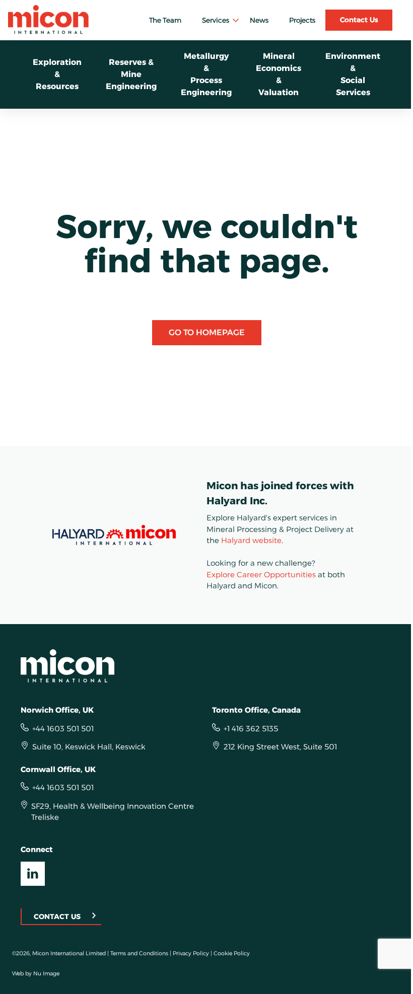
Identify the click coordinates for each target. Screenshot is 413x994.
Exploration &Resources (57, 74)
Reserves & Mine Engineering (131, 74)
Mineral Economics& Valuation (278, 74)
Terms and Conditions (139, 953)
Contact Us (359, 20)
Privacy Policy (191, 953)
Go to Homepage (207, 332)
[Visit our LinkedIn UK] (33, 874)
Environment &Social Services (352, 74)
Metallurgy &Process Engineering (206, 74)
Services (215, 20)
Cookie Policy (232, 953)
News (259, 20)
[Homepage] (206, 665)
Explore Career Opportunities (261, 574)
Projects (302, 20)
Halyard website (251, 540)
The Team (165, 20)
